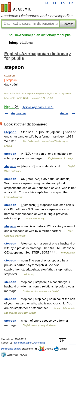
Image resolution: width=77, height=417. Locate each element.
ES (63, 3)
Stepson (10, 132)
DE (55, 3)
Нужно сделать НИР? (37, 107)
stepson (10, 153)
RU (47, 3)
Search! (67, 24)
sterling (65, 113)
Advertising (39, 342)
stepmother (18, 113)
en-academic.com (16, 7)
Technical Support (23, 342)
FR (71, 3)
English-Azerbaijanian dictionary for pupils (38, 35)
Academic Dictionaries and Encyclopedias (37, 16)
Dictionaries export (11, 348)
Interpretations (21, 42)
